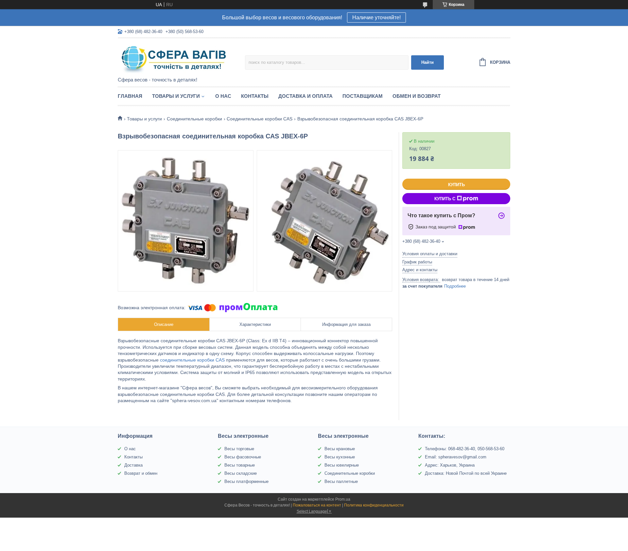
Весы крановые (339, 448)
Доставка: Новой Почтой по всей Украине (466, 473)
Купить (456, 184)
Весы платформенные (246, 481)
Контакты (255, 96)
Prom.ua (342, 499)
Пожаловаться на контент (317, 505)
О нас (223, 96)
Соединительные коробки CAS (259, 118)
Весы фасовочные (242, 456)
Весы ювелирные (341, 465)
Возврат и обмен (140, 473)
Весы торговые (239, 448)
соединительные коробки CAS (192, 360)
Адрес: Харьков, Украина (450, 465)
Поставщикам (362, 96)
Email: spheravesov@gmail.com (455, 456)
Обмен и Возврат (416, 96)
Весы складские (240, 473)
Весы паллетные (341, 481)
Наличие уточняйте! (376, 17)
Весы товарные (239, 465)
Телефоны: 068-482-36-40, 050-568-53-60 (464, 448)
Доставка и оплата (305, 96)
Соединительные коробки (194, 118)
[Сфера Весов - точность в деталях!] (175, 58)
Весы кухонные (339, 456)
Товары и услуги (176, 96)
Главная (130, 96)
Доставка (133, 465)
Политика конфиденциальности (374, 505)
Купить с (444, 198)
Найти (427, 62)
